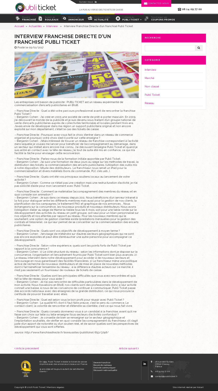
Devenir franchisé (102, 362)
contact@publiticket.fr (166, 376)
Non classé (152, 86)
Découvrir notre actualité (105, 370)
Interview (52, 26)
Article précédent (27, 348)
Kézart (200, 387)
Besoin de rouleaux (103, 365)
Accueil (19, 26)
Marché (149, 78)
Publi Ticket (152, 94)
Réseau (149, 103)
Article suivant (128, 348)
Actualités (35, 26)
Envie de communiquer (105, 367)
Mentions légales (55, 387)
